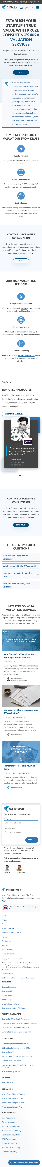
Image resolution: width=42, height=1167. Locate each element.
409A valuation (21, 53)
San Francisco (7, 1082)
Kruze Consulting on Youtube (13, 1094)
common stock (25, 94)
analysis (24, 308)
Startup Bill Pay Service (11, 1071)
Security (5, 945)
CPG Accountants (9, 1139)
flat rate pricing (12, 207)
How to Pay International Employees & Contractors (17, 1066)
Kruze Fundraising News (11, 932)
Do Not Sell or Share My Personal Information (18, 978)
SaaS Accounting (8, 1118)
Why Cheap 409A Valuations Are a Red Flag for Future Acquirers (19, 656)
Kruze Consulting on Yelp (12, 1107)
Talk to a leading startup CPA (25, 1162)
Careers (5, 924)
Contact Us (6, 941)
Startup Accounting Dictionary (14, 1008)
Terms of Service (8, 954)
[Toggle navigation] (37, 7)
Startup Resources (9, 987)
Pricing (4, 920)
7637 (4, 901)
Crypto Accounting (9, 1143)
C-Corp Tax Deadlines (10, 1004)
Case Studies (7, 995)
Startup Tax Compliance (11, 1060)
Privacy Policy (7, 949)
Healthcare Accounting (11, 1147)
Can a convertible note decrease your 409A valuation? (21, 711)
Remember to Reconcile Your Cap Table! (19, 767)
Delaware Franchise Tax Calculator (15, 1027)
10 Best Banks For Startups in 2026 (16, 1048)
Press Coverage (8, 928)
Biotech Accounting (10, 1122)
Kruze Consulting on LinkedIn (14, 1098)
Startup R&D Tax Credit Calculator (15, 1019)
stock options (18, 101)
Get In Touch (21, 72)
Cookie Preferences (7, 973)
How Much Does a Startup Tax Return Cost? (19, 1023)
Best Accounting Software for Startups (17, 1056)
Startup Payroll (8, 1052)
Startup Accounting (9, 1152)
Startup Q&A (7, 991)
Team (4, 915)
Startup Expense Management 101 (16, 1043)
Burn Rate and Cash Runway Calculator (17, 1032)
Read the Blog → (30, 3)
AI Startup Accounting (11, 1126)
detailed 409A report (26, 355)
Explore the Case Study (14, 414)
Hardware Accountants (11, 1135)
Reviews (5, 937)
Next (30, 840)
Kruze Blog (6, 999)
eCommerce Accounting (11, 1130)
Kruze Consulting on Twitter (13, 1102)
